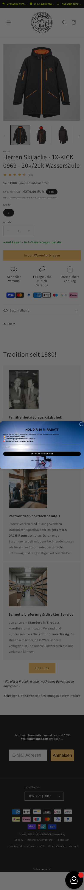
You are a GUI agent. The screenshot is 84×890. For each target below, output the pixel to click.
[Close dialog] (81, 424)
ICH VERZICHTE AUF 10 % (42, 460)
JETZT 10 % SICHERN (42, 454)
